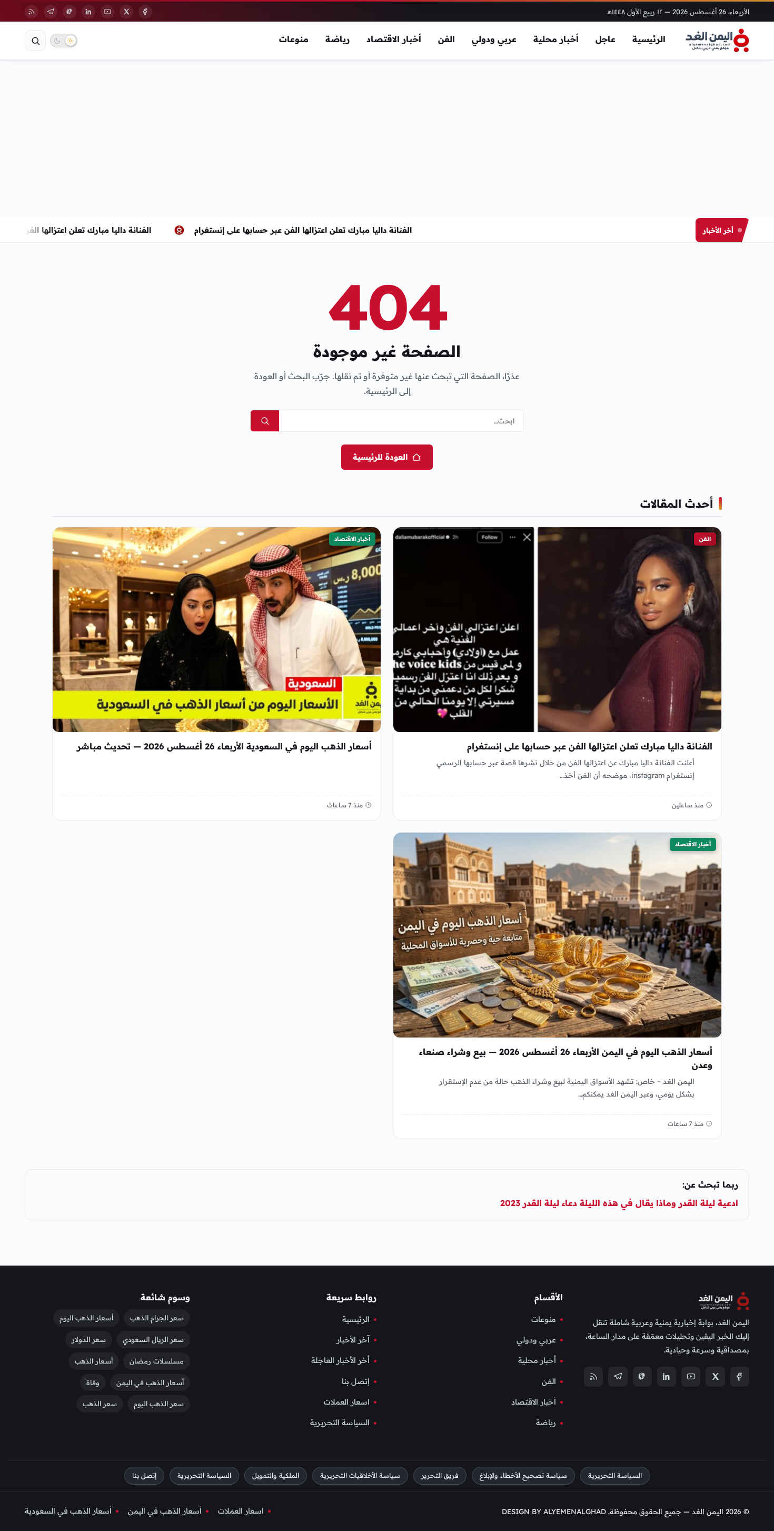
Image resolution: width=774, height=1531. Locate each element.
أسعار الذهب (94, 1361)
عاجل (606, 39)
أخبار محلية (556, 39)
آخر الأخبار (353, 1340)
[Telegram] (50, 11)
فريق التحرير (440, 1475)
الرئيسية (649, 39)
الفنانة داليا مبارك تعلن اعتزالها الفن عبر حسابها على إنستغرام (305, 230)
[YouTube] (107, 11)
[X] (126, 11)
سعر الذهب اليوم (159, 1404)
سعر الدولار (89, 1339)
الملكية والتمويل (275, 1475)
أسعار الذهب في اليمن (150, 1382)
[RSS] (31, 11)
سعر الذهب (100, 1404)
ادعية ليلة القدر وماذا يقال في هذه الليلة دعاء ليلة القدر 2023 (619, 1203)
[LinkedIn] (88, 11)
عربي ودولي (494, 39)
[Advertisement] (387, 139)
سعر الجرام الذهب (157, 1317)
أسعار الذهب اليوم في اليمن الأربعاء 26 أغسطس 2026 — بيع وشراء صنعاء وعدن (565, 1059)
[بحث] (35, 40)
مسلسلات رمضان (157, 1361)
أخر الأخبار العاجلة (340, 1361)
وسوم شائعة (165, 1297)
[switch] (63, 40)
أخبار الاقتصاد (393, 39)
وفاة (93, 1382)
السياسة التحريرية (340, 1423)
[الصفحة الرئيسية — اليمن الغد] (717, 40)
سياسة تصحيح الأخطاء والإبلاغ (523, 1475)
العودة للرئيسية (380, 457)
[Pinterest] (69, 11)
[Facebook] (145, 11)
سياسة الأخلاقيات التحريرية (360, 1475)
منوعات (294, 39)
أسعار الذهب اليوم (86, 1317)
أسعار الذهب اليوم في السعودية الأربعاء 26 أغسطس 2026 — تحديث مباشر (224, 746)
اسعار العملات (347, 1402)
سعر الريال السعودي (153, 1339)
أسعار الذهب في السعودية (68, 1511)
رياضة (337, 39)
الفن (446, 39)
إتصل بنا (356, 1381)
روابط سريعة (351, 1297)
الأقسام (548, 1297)
